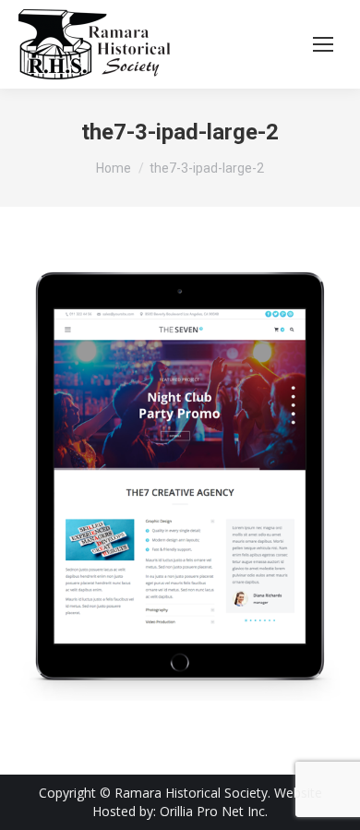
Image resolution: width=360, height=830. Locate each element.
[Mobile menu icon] (323, 44)
